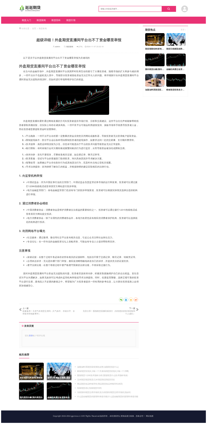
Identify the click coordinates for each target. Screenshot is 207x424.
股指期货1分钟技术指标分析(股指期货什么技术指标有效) (102, 375)
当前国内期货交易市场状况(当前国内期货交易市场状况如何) (104, 392)
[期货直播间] (30, 10)
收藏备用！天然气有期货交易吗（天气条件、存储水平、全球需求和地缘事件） (49, 312)
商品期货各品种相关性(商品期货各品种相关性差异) (100, 383)
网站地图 (149, 416)
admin (57, 46)
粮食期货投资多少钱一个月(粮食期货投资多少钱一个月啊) (103, 371)
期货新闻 (41, 20)
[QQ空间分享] (131, 300)
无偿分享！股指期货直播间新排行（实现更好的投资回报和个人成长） (109, 312)
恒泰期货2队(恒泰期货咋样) (89, 387)
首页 (34, 28)
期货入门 (26, 20)
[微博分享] (136, 300)
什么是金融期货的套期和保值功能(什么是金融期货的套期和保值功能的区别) (107, 398)
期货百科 (56, 20)
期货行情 (70, 20)
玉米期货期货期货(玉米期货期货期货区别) (96, 379)
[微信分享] (121, 300)
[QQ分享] (126, 300)
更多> (183, 29)
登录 (31, 335)
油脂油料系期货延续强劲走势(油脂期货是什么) (98, 366)
